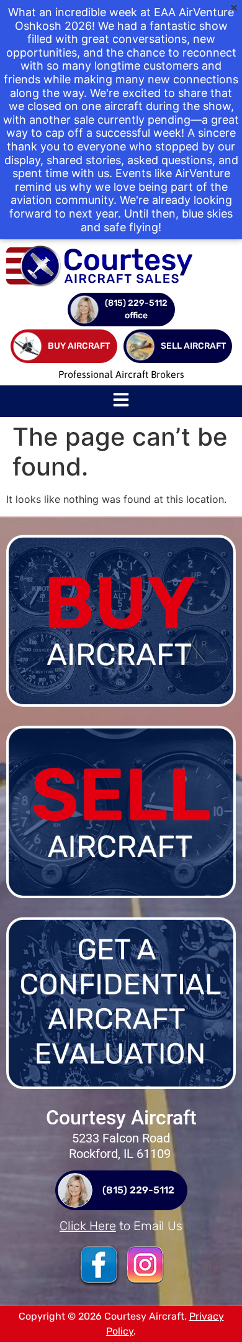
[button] (121, 401)
